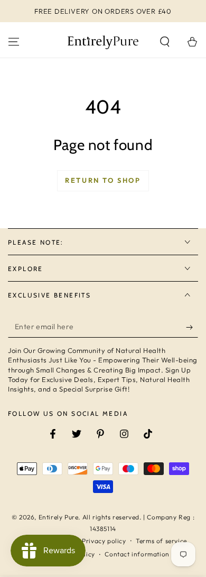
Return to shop (103, 180)
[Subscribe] (192, 327)
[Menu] (13, 42)
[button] (165, 42)
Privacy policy (104, 541)
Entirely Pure (59, 517)
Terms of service (161, 541)
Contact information (137, 554)
